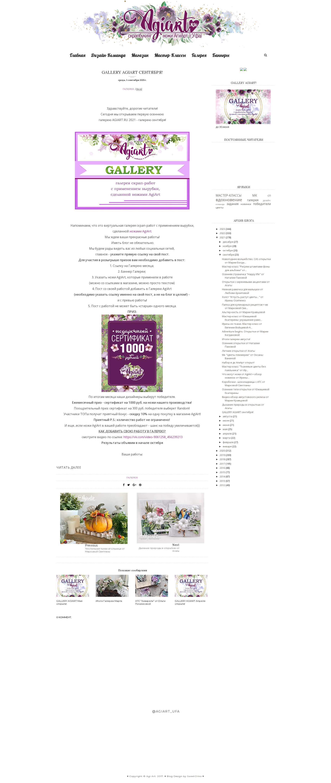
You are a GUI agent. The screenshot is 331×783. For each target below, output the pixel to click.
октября (228, 250)
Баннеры (220, 55)
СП (269, 195)
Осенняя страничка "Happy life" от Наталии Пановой (243, 275)
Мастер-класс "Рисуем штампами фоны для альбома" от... (246, 268)
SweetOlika (194, 776)
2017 (223, 463)
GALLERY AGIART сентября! (237, 412)
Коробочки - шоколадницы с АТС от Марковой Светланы (243, 383)
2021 (223, 237)
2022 (223, 233)
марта (227, 437)
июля (226, 420)
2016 (223, 468)
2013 (223, 481)
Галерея (199, 55)
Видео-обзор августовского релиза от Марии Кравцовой (245, 398)
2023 (223, 229)
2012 (223, 485)
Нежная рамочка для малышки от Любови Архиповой (242, 291)
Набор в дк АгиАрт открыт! (238, 362)
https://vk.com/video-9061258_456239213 (153, 437)
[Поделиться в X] (128, 485)
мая (225, 429)
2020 (223, 450)
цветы (220, 207)
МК (254, 195)
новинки (246, 204)
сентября (229, 254)
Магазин (139, 55)
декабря (228, 242)
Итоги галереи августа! (236, 339)
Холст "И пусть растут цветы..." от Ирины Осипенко (242, 298)
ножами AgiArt (140, 231)
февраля (228, 442)
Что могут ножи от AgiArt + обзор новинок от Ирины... (242, 375)
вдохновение (229, 199)
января (227, 446)
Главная (77, 55)
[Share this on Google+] (134, 485)
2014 (223, 476)
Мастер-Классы (170, 55)
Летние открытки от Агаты (238, 351)
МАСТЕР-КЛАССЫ (229, 195)
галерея (128, 89)
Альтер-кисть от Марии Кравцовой (243, 312)
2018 (223, 459)
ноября (227, 246)
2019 (223, 455)
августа (228, 416)
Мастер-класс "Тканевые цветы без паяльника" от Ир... (244, 368)
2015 (223, 472)
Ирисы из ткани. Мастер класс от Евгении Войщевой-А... (242, 325)
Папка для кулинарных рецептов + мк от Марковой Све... (245, 306)
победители (262, 204)
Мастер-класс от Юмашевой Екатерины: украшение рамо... (242, 318)
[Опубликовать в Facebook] (124, 485)
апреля (227, 433)
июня (226, 425)
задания (232, 204)
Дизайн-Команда (108, 55)
